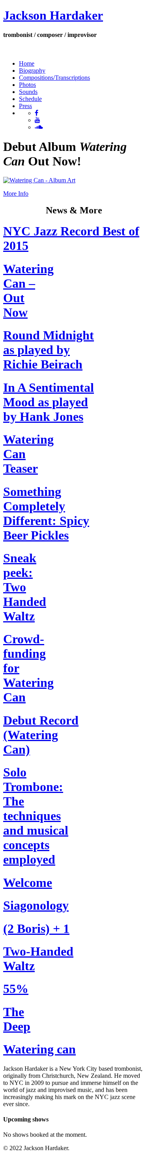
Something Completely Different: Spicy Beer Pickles (46, 513)
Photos (27, 84)
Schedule (30, 98)
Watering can (39, 1049)
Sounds (28, 91)
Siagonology (36, 905)
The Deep (16, 1019)
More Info (15, 193)
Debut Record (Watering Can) (41, 734)
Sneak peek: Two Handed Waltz (24, 587)
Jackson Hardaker (53, 15)
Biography (32, 70)
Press (25, 106)
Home (26, 63)
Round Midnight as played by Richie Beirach (48, 349)
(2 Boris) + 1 (36, 928)
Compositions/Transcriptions (54, 77)
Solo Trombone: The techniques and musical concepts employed (35, 815)
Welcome (27, 882)
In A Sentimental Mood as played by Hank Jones (48, 402)
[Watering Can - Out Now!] (39, 180)
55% (15, 989)
